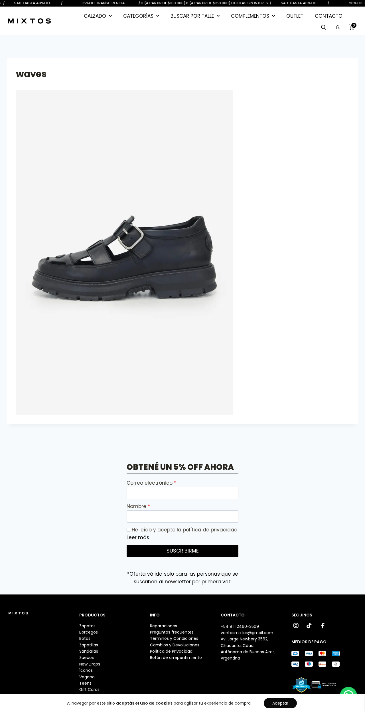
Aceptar (280, 703)
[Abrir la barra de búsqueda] (324, 27)
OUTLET (294, 16)
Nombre (137, 506)
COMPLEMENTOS (250, 16)
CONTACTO (328, 16)
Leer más (138, 537)
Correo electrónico (150, 483)
